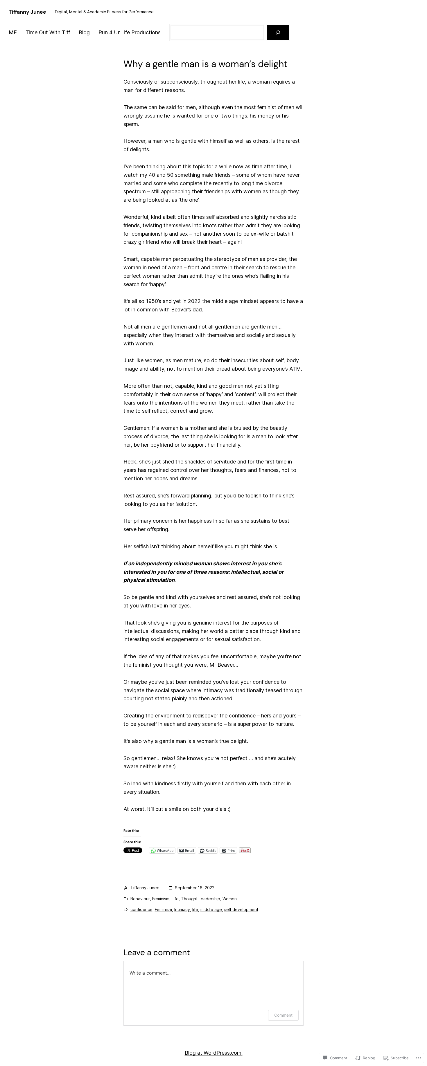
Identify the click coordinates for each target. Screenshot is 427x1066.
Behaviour (140, 898)
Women (230, 898)
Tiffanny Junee (27, 11)
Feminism (160, 898)
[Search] (278, 32)
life (195, 909)
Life (175, 898)
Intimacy (182, 909)
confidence (141, 909)
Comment (283, 1015)
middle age (211, 909)
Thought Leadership (200, 898)
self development (241, 909)
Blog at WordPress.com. (214, 1053)
